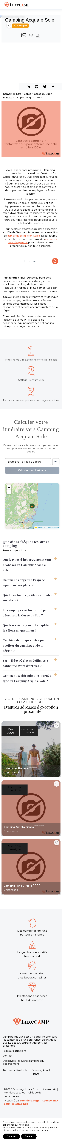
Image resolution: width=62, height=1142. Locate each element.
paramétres (42, 1130)
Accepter (11, 1136)
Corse (27, 94)
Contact (7, 1055)
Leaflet (40, 527)
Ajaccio (7, 97)
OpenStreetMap (52, 527)
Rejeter (29, 1136)
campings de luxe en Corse (23, 235)
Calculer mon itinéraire (32, 470)
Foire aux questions (14, 1050)
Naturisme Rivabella (15, 1070)
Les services (31, 261)
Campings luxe (12, 94)
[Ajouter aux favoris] (9, 25)
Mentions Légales (14, 1092)
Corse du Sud (42, 94)
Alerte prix (22, 26)
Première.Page (30, 1100)
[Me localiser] (55, 461)
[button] (32, 506)
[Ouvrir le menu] (56, 5)
